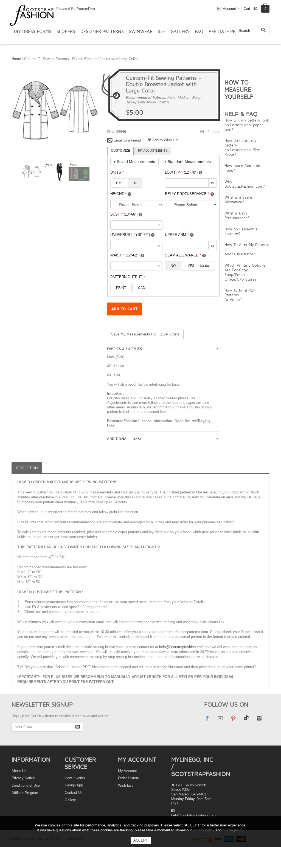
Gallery (180, 31)
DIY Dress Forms (32, 31)
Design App (74, 785)
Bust (123, 214)
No (173, 266)
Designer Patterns (102, 31)
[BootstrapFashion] (32, 15)
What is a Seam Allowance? (238, 199)
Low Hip (181, 172)
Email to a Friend (127, 140)
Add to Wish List (165, 140)
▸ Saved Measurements (134, 161)
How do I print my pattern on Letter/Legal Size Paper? (242, 147)
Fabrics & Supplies (124, 349)
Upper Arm (177, 235)
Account (229, 9)
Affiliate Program (230, 31)
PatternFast (86, 9)
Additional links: (124, 439)
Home (16, 59)
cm (118, 183)
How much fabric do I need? (243, 168)
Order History (128, 778)
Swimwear (141, 31)
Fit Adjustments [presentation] (153, 151)
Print (121, 288)
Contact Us (74, 792)
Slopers (66, 31)
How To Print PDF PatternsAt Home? (239, 295)
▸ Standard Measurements (188, 161)
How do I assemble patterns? (241, 231)
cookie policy (233, 830)
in (135, 183)
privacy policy (204, 830)
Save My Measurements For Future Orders (145, 334)
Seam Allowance (183, 255)
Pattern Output (127, 277)
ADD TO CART (124, 309)
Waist (124, 255)
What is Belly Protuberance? (237, 215)
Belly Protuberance (187, 194)
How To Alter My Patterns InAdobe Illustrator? (246, 249)
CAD (141, 288)
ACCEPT (140, 840)
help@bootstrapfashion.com (181, 647)
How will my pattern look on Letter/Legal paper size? (246, 125)
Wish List (125, 785)
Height (118, 194)
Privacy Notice (23, 778)
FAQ (199, 31)
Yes (198, 266)
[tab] (120, 151)
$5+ (161, 31)
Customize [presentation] (120, 151)
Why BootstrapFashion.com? (244, 183)
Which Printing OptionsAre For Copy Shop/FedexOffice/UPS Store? (244, 272)
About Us (19, 771)
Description (27, 468)
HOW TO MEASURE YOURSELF (238, 89)
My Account (127, 771)
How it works (75, 778)
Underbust (130, 235)
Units (117, 172)
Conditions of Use (26, 785)
